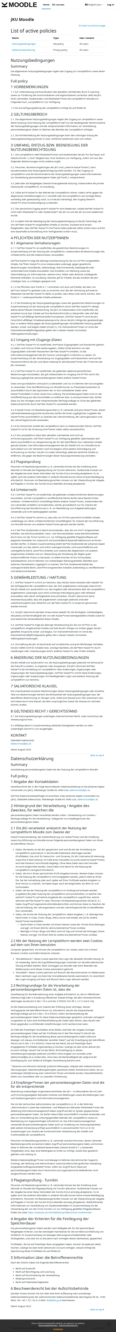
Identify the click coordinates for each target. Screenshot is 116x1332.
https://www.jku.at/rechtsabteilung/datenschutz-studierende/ (60, 1212)
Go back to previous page (92, 25)
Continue (58, 1329)
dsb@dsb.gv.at (53, 1300)
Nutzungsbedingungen (48, 1325)
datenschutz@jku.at (21, 743)
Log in (110, 4)
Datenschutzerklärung (68, 1325)
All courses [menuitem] (58, 4)
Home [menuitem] (46, 4)
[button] (94, 4)
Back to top (96, 755)
